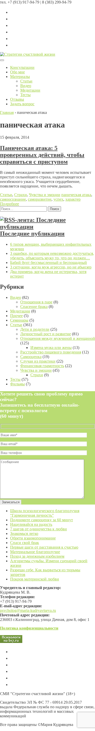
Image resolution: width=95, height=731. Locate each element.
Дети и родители (34, 329)
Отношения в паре (36, 302)
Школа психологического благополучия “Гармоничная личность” (44, 513)
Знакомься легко (24, 533)
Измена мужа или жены (51, 347)
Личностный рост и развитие (45, 334)
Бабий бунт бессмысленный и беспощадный (48, 262)
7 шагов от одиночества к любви (38, 529)
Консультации (22, 67)
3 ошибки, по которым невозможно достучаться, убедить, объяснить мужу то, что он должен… (52, 255)
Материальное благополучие (35, 552)
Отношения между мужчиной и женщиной (57, 338)
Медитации (30, 90)
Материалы (20, 76)
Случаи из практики (37, 361)
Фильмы (17, 384)
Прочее (16, 316)
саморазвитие (39, 199)
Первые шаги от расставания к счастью (44, 547)
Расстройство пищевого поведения (50, 352)
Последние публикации (32, 233)
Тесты (25, 95)
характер (73, 199)
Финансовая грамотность (42, 366)
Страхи (20, 195)
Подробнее (9, 204)
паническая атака (76, 195)
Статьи (26, 81)
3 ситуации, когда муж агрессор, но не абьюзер (50, 267)
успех (58, 199)
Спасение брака (34, 306)
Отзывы (17, 99)
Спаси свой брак (24, 542)
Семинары (19, 320)
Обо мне (17, 72)
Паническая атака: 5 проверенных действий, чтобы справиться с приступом (42, 155)
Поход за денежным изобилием (37, 556)
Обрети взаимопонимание (33, 538)
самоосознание (13, 199)
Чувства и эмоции (44, 195)
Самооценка (31, 356)
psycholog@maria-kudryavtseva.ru (28, 610)
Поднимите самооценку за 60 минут (41, 520)
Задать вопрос (22, 104)
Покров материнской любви (34, 579)
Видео (25, 85)
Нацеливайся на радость (31, 524)
